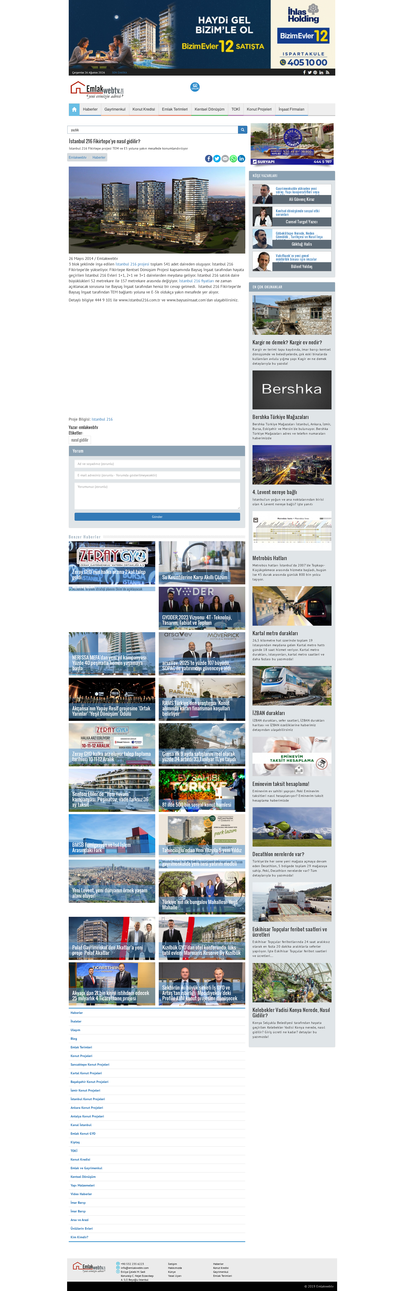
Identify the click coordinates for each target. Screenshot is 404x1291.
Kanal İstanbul (81, 1125)
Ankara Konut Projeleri (87, 1108)
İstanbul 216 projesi (132, 264)
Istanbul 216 (102, 419)
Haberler (99, 157)
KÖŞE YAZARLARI (265, 175)
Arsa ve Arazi (80, 1220)
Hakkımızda (175, 1268)
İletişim (172, 1264)
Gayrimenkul (220, 1272)
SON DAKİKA (119, 72)
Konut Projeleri (81, 1056)
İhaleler (76, 1021)
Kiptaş (75, 1142)
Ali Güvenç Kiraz (301, 199)
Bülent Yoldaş (301, 266)
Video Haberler (81, 1194)
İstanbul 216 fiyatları (196, 280)
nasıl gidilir (79, 440)
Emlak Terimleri (81, 1047)
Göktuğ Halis (302, 244)
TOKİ (74, 1151)
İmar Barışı (78, 1202)
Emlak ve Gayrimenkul (86, 1168)
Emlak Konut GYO (83, 1133)
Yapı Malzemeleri (83, 1185)
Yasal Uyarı (174, 1275)
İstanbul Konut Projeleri (88, 1099)
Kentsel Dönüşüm (83, 1177)
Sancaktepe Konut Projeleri (90, 1064)
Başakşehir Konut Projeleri (89, 1082)
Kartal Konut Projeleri (86, 1073)
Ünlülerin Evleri (82, 1228)
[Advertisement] (157, 358)
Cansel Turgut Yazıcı (301, 221)
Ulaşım (75, 1030)
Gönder (157, 517)
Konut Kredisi (80, 1159)
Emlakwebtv (78, 157)
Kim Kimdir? (79, 1237)
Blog (74, 1038)
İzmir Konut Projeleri (85, 1090)
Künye (172, 1272)
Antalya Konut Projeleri (87, 1116)
